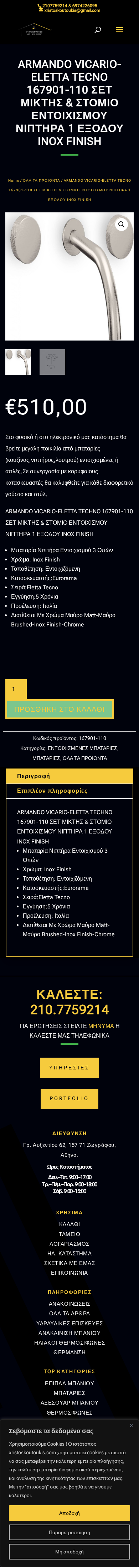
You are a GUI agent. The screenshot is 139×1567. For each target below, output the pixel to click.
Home (13, 180)
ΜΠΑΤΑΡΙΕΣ (46, 758)
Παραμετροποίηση (69, 1532)
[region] (69, 1493)
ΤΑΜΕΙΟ (69, 1234)
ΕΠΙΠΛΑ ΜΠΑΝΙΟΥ (69, 1383)
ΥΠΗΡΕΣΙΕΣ (69, 1067)
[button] (121, 224)
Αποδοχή (69, 1513)
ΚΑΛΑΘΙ (69, 1224)
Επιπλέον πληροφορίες (52, 790)
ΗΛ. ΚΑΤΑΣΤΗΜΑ (69, 1253)
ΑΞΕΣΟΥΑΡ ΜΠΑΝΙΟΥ (70, 1403)
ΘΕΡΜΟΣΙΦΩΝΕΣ (70, 1413)
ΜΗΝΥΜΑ (101, 1026)
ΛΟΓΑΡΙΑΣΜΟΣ (69, 1244)
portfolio (69, 1098)
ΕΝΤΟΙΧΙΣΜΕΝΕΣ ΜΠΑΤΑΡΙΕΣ (82, 748)
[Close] (131, 1425)
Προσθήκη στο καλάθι (59, 709)
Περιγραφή (33, 776)
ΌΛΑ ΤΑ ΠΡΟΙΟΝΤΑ (41, 180)
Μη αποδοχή (69, 1552)
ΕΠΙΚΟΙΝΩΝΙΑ (69, 1273)
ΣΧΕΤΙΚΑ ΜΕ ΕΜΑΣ (69, 1263)
